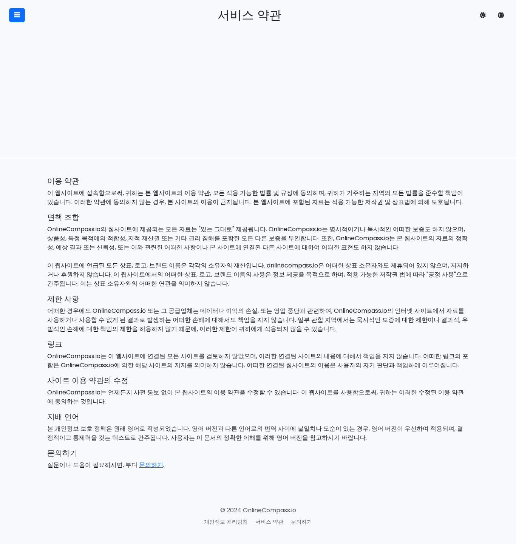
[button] (483, 15)
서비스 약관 (269, 521)
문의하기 (151, 465)
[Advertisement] (258, 101)
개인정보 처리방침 (226, 521)
